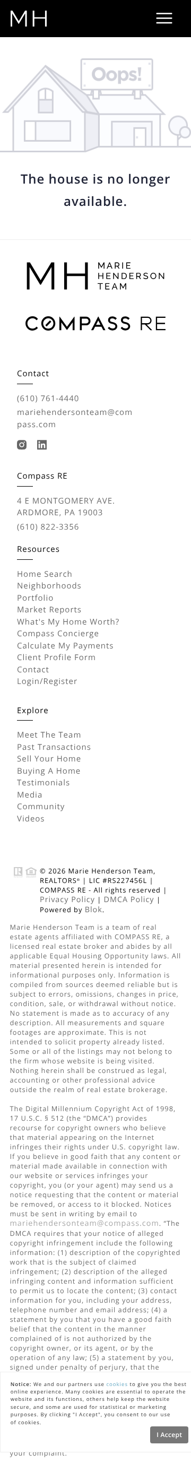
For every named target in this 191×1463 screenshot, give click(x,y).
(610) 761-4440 (48, 398)
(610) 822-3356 (48, 527)
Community (41, 806)
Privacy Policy (67, 900)
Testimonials (43, 782)
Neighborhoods (49, 586)
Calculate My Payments (65, 645)
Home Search (45, 574)
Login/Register (47, 681)
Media (29, 795)
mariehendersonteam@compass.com (75, 418)
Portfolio (35, 598)
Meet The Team (49, 735)
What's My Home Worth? (68, 622)
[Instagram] (24, 445)
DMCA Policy (129, 900)
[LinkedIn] (44, 445)
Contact (33, 669)
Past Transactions (54, 747)
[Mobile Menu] (164, 18)
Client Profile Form (56, 657)
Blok (93, 910)
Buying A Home (49, 771)
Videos (31, 818)
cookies (117, 1384)
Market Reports (49, 609)
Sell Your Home (49, 759)
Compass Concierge (58, 633)
